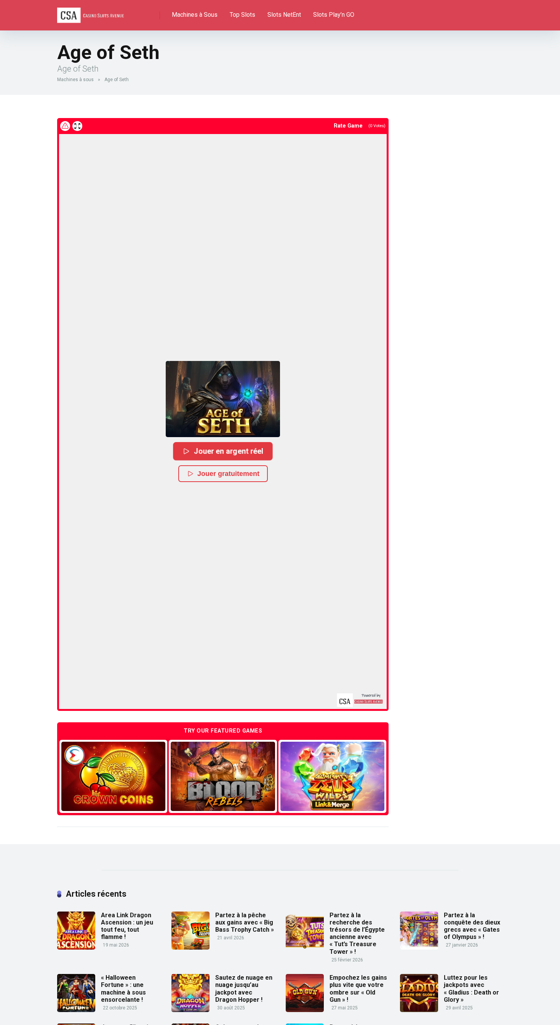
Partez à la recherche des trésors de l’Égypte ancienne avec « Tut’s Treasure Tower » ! (357, 933)
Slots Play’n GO (333, 14)
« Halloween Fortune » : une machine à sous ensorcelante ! (123, 988)
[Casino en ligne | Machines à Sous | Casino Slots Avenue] (90, 12)
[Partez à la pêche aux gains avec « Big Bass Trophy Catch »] (190, 947)
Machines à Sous (195, 14)
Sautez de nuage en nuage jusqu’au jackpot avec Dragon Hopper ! (243, 988)
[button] (223, 399)
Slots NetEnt (284, 14)
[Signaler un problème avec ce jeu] (65, 126)
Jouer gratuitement (228, 473)
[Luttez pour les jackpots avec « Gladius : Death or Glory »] (419, 1010)
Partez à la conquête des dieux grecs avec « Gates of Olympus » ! (472, 926)
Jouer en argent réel (229, 451)
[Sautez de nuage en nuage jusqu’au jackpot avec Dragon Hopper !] (190, 1010)
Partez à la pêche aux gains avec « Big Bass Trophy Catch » (244, 922)
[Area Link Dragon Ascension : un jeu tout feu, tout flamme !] (76, 947)
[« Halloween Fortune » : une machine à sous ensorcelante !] (76, 1010)
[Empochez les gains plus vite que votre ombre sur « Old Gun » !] (305, 1010)
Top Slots (242, 14)
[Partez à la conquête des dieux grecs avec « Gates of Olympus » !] (419, 947)
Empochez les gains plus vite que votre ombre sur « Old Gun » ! (358, 988)
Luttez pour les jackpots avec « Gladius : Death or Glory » (471, 988)
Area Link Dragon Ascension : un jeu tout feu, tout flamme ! (127, 926)
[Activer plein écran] (77, 126)
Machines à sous (75, 79)
